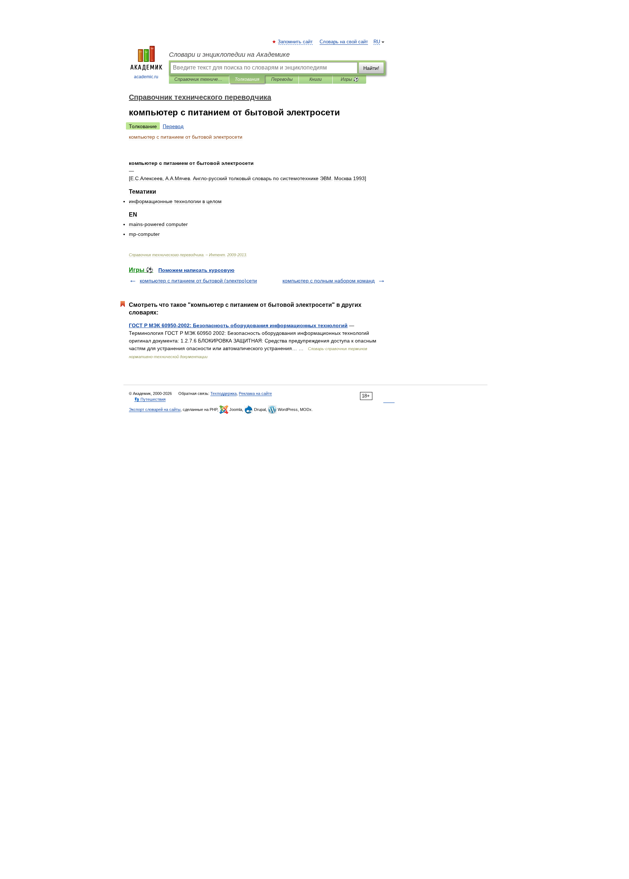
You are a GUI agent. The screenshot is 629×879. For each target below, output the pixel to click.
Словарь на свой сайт (344, 41)
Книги (315, 79)
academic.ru (146, 76)
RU (376, 41)
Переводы (282, 79)
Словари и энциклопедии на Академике (229, 54)
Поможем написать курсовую (196, 270)
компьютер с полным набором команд (328, 281)
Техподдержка (223, 393)
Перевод (173, 126)
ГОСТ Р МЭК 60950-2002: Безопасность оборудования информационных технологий (238, 325)
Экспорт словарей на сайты (155, 409)
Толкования (247, 79)
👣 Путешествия (150, 399)
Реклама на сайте (255, 393)
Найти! (371, 68)
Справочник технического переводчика (198, 79)
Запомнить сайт (295, 41)
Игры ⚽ (350, 79)
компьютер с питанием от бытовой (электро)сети (198, 281)
